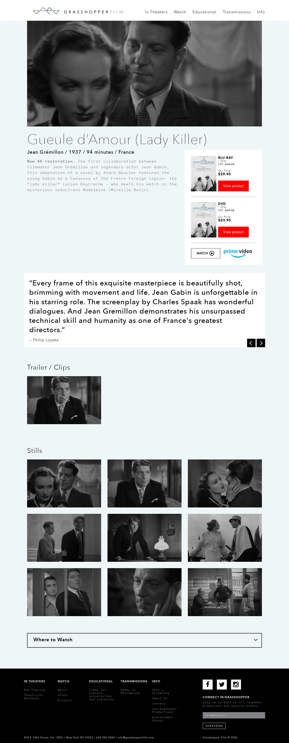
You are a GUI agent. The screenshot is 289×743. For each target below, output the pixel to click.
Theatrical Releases (33, 696)
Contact (158, 703)
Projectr (65, 700)
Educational (204, 13)
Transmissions (237, 13)
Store (62, 695)
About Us (159, 698)
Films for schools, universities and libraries (101, 694)
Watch (180, 13)
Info (261, 13)
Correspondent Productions (164, 710)
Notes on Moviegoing (130, 691)
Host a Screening (160, 691)
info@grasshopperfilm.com (136, 737)
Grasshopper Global (162, 719)
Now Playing (34, 690)
